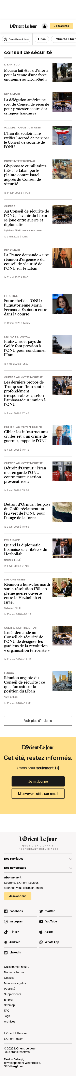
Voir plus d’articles (38, 721)
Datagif (18, 1059)
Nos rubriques (14, 858)
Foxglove (16, 1066)
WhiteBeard (32, 1062)
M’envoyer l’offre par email (38, 794)
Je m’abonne (38, 781)
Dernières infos (18, 39)
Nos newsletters (15, 867)
